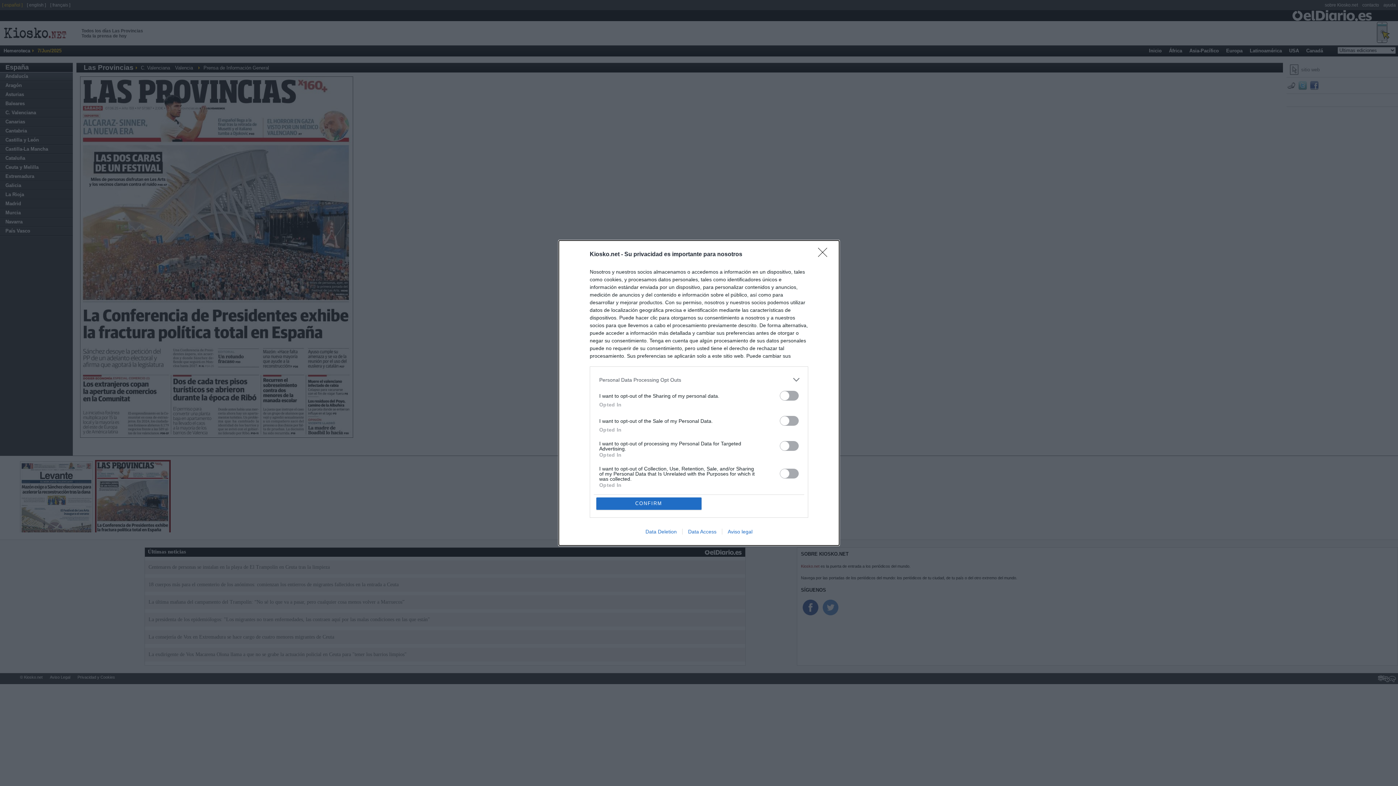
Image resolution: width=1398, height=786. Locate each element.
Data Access (702, 532)
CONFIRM (648, 503)
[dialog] (699, 393)
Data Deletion (661, 532)
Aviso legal (740, 532)
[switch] (789, 396)
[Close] (825, 255)
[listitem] (699, 380)
